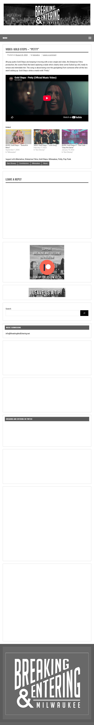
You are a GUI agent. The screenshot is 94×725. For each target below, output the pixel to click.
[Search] (84, 313)
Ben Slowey (11, 163)
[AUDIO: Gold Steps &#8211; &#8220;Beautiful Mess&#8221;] (18, 136)
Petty (60, 159)
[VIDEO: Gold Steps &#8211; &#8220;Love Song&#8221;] (46, 136)
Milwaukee (53, 159)
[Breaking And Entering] (47, 25)
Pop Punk (67, 159)
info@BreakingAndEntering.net (18, 333)
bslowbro (36, 55)
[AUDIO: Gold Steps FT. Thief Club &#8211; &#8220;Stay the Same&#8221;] (75, 136)
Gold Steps (43, 159)
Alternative (19, 159)
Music (45, 163)
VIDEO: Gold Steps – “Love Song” (45, 145)
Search (8, 309)
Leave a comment (49, 55)
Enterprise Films (31, 159)
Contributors (24, 163)
